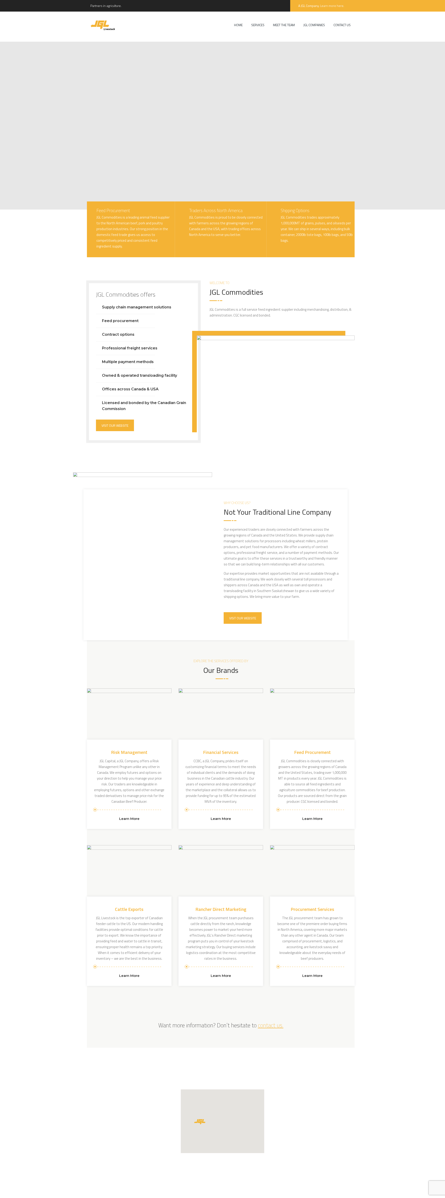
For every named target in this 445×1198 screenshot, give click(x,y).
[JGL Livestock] (103, 25)
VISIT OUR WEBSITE (115, 425)
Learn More (129, 818)
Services (257, 24)
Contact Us (342, 24)
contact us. (270, 1025)
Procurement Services (312, 909)
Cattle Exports (129, 909)
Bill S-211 (276, 1189)
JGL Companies (314, 24)
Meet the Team (284, 24)
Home (238, 24)
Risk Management (129, 752)
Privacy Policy (237, 1189)
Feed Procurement (312, 752)
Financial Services (220, 752)
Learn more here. (332, 5)
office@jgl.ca (289, 1120)
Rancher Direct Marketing (220, 909)
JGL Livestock (178, 1189)
